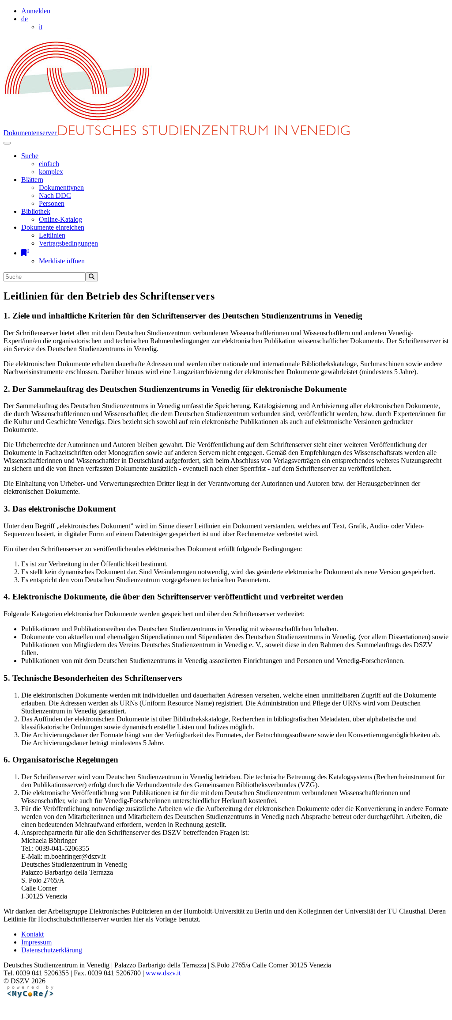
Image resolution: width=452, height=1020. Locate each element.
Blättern (32, 179)
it (40, 26)
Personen (51, 203)
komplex (51, 171)
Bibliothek (35, 211)
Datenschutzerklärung (51, 950)
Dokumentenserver (31, 133)
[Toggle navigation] (7, 143)
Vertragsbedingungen (68, 243)
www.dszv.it (163, 973)
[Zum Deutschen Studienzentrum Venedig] (78, 121)
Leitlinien (52, 235)
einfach (49, 163)
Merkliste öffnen (62, 261)
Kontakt (32, 934)
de (24, 19)
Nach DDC (55, 195)
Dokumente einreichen (52, 227)
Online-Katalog (60, 219)
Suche (29, 155)
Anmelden (35, 11)
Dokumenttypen (61, 187)
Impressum (36, 942)
